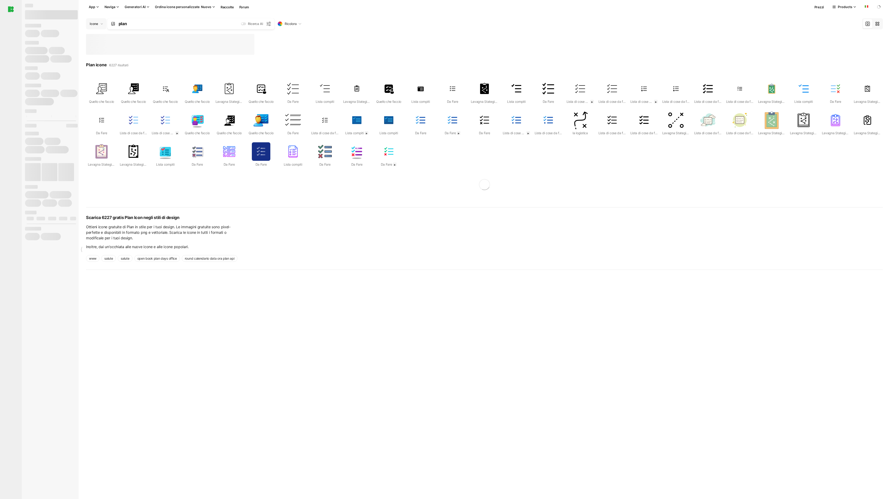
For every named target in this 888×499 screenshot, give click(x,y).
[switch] (243, 23)
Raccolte (227, 7)
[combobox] (866, 7)
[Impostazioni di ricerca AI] (268, 23)
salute (108, 258)
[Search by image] (113, 23)
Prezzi (819, 7)
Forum (244, 7)
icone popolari (175, 246)
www (92, 258)
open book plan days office (157, 258)
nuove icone (142, 246)
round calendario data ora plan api (209, 258)
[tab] (867, 23)
